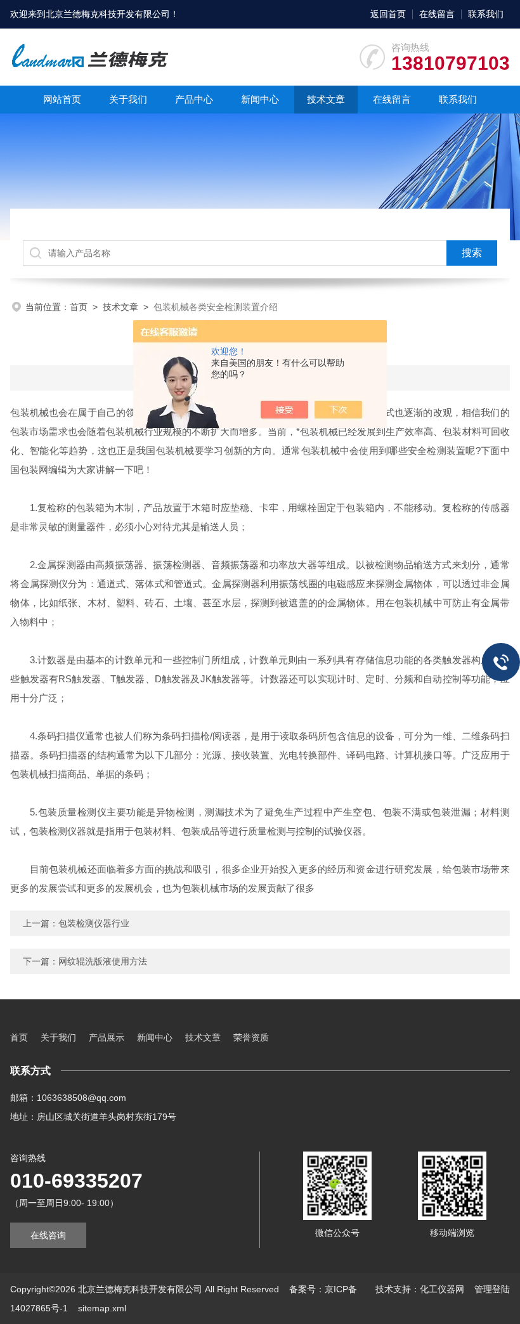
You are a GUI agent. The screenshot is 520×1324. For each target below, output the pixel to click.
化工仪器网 (442, 1289)
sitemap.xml (102, 1308)
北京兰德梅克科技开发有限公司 (108, 14)
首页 (79, 307)
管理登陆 (492, 1289)
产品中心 (194, 99)
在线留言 (437, 14)
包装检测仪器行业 (93, 923)
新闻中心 (260, 99)
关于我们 (128, 99)
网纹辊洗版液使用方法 (102, 961)
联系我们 (486, 14)
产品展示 (106, 1037)
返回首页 (388, 14)
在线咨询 (48, 1235)
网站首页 (62, 99)
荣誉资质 (251, 1037)
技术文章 (326, 99)
